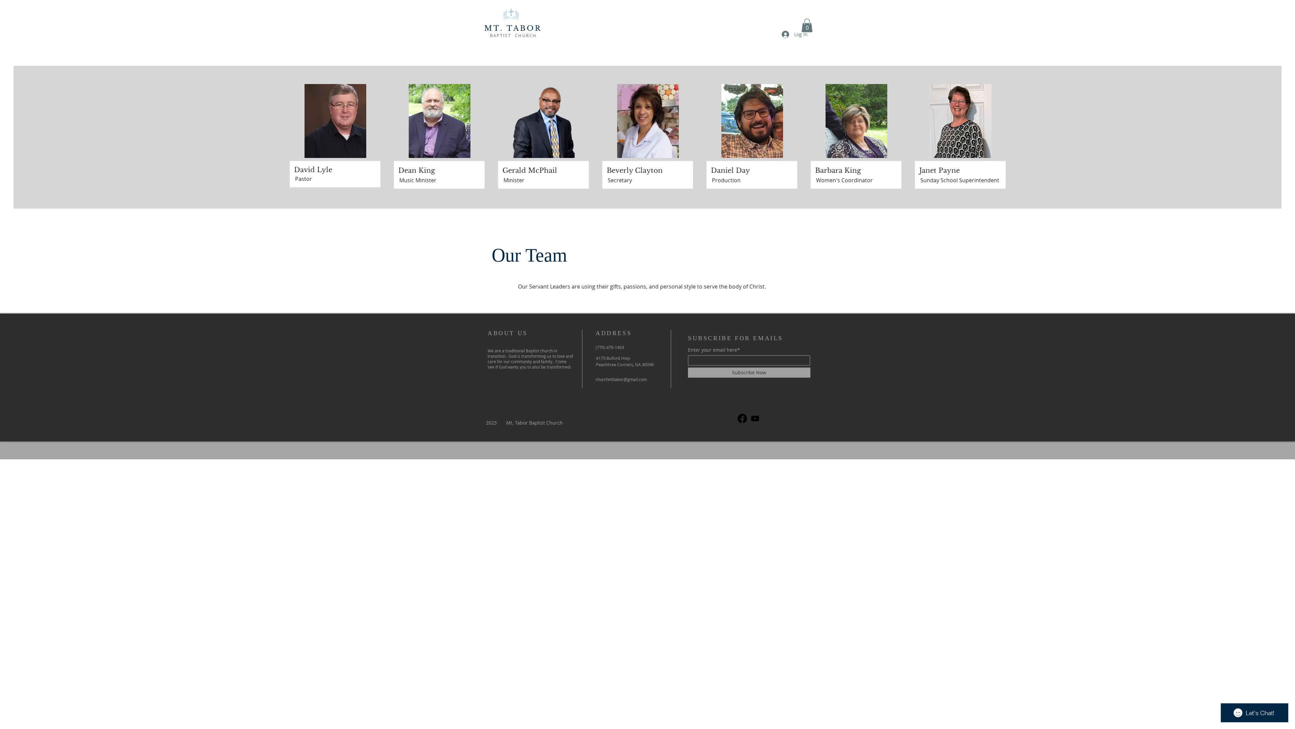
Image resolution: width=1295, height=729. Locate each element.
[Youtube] (755, 418)
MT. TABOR (513, 28)
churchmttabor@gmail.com (621, 379)
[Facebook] (742, 418)
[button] (807, 25)
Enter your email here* (714, 350)
